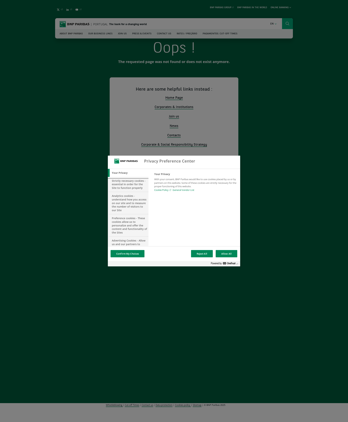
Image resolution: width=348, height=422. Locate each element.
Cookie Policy (161, 190)
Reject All (202, 253)
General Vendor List (183, 190)
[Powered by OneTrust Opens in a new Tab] (224, 264)
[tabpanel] (195, 183)
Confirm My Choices (127, 253)
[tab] (128, 173)
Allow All (226, 253)
